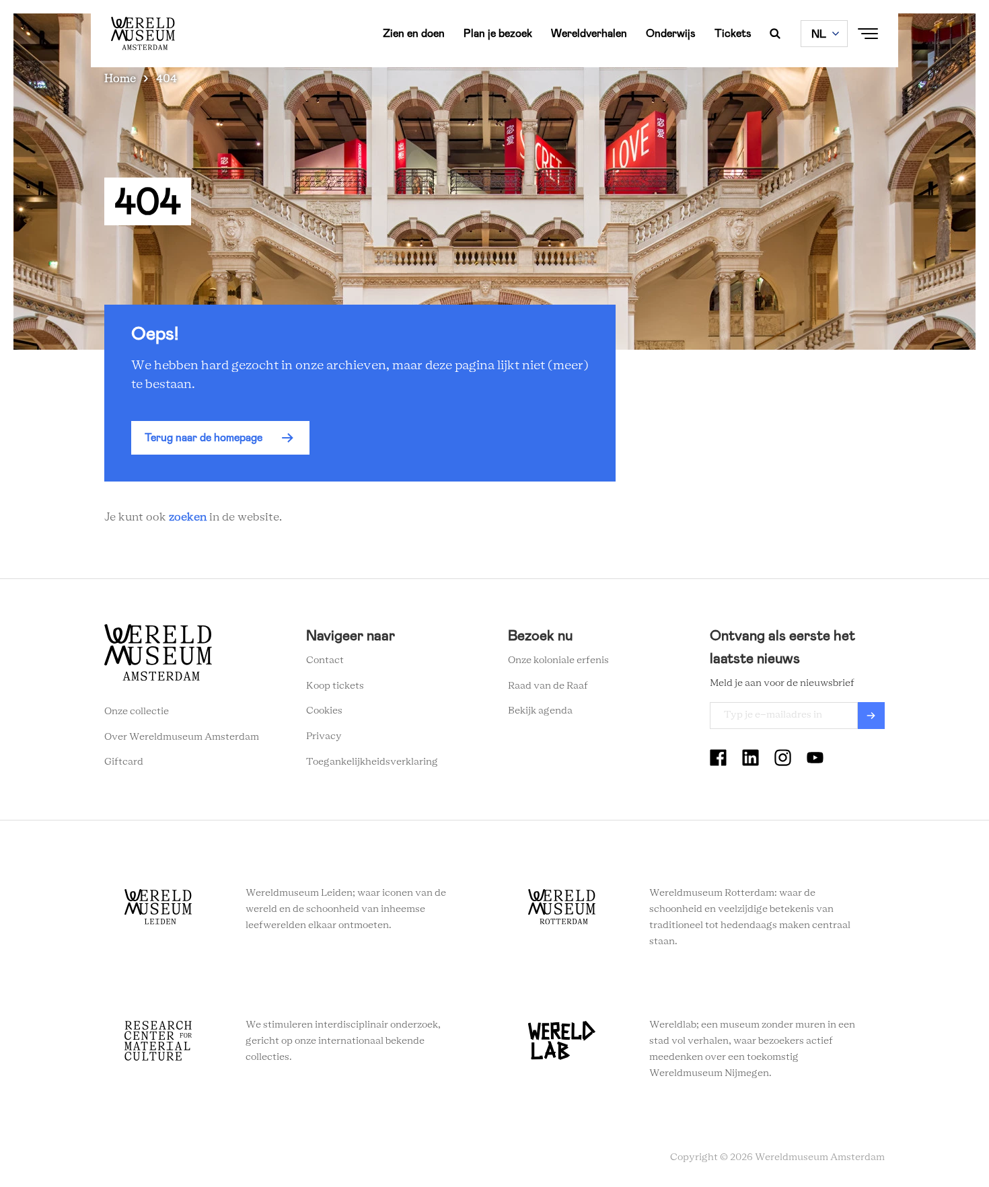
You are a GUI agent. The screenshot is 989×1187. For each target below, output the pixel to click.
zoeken (188, 517)
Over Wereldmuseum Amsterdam (181, 737)
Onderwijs (671, 33)
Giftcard (123, 762)
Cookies (324, 711)
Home (120, 78)
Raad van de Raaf (548, 686)
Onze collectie (136, 711)
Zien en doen (414, 33)
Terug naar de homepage (203, 437)
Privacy (324, 736)
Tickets (733, 33)
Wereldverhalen (589, 33)
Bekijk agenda (540, 711)
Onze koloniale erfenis (558, 660)
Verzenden (871, 715)
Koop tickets (335, 686)
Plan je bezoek (498, 33)
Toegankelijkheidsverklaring (372, 762)
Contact (325, 660)
